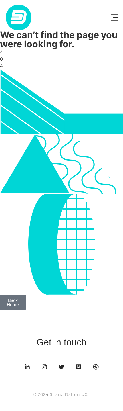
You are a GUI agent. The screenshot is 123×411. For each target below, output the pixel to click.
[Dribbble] (96, 367)
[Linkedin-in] (27, 367)
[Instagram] (44, 367)
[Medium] (78, 367)
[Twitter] (61, 367)
